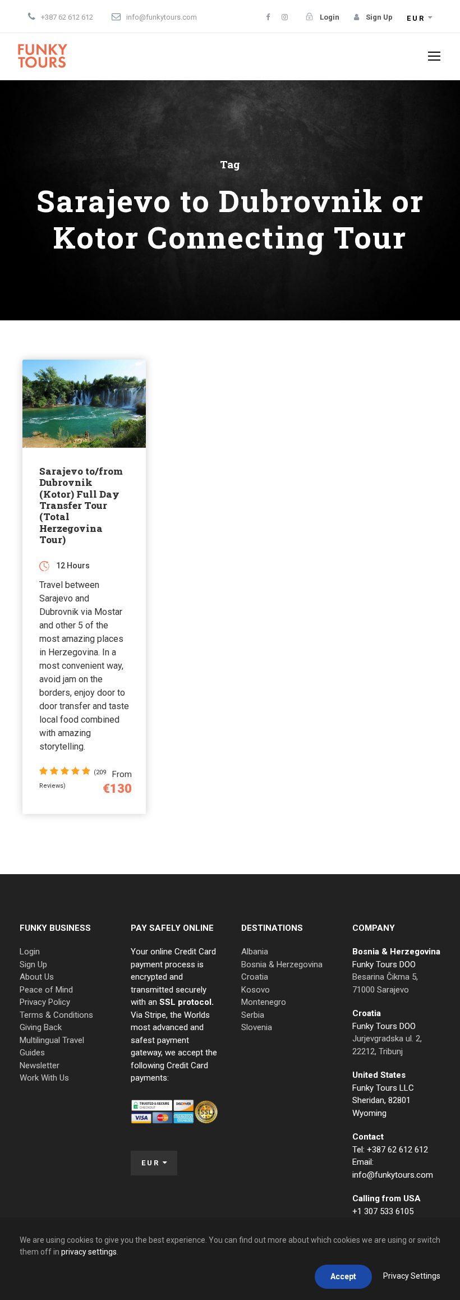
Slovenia (256, 1027)
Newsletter (39, 1065)
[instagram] (285, 17)
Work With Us (44, 1078)
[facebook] (268, 17)
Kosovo (255, 990)
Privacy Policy (45, 1002)
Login (30, 952)
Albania (254, 952)
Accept (343, 1276)
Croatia (254, 977)
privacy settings (89, 1251)
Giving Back (41, 1027)
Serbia (252, 1015)
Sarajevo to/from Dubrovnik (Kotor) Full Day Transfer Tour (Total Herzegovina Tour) (81, 505)
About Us (37, 977)
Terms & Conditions (56, 1015)
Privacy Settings (411, 1275)
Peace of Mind (46, 990)
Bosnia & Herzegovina (282, 964)
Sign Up (33, 964)
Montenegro (263, 1002)
